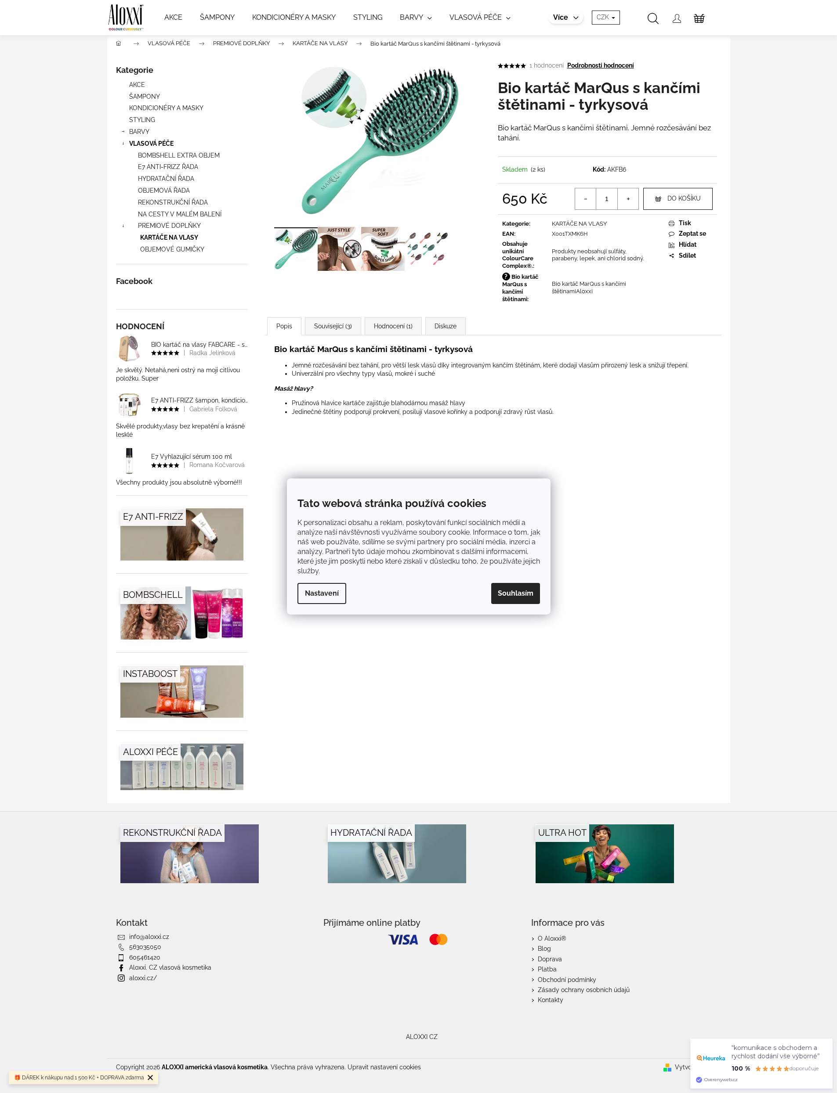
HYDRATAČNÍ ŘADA (166, 178)
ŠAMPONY (144, 96)
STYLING (142, 119)
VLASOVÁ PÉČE (151, 143)
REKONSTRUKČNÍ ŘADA (173, 202)
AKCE (137, 84)
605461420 (144, 957)
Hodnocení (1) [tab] (393, 326)
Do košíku (684, 198)
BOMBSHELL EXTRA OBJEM (179, 155)
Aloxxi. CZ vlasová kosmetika (170, 967)
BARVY (139, 131)
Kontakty (550, 999)
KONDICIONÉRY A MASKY (166, 107)
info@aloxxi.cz (149, 936)
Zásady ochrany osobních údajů (584, 989)
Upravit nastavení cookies (384, 1067)
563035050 (145, 946)
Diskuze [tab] (446, 326)
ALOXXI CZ (422, 1036)
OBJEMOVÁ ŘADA (164, 190)
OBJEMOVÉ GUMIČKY (172, 249)
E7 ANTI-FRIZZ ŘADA (168, 166)
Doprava (550, 959)
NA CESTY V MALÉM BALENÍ (179, 214)
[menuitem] (173, 17)
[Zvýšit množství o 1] (627, 198)
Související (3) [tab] (333, 326)
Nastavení (322, 593)
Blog (544, 948)
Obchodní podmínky (567, 979)
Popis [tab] (284, 326)
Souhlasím (515, 593)
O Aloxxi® (552, 938)
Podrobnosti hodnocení (600, 65)
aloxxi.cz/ (143, 978)
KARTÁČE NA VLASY (169, 237)
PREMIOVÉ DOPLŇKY (169, 225)
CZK (604, 17)
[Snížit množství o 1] (585, 198)
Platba (547, 969)
